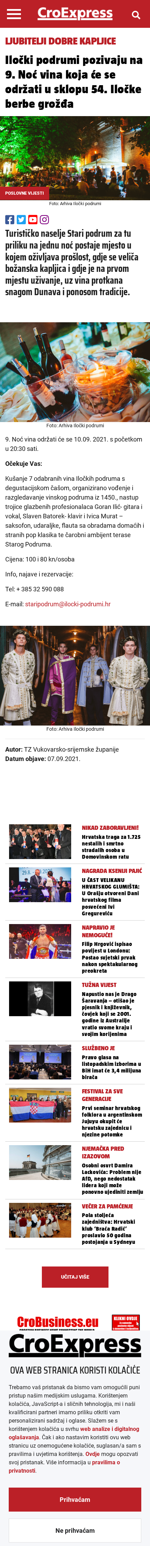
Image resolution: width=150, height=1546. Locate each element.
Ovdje (92, 1454)
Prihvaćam (75, 1499)
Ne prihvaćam (75, 1530)
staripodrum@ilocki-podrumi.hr (68, 604)
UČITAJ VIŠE (75, 1277)
